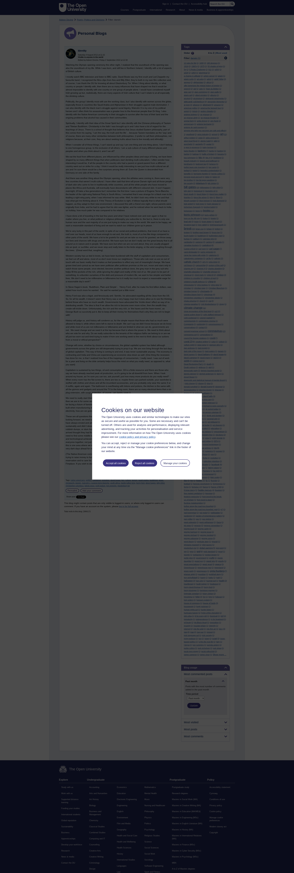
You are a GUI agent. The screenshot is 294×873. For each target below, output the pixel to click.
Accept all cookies (116, 463)
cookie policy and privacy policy (137, 437)
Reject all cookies (144, 463)
